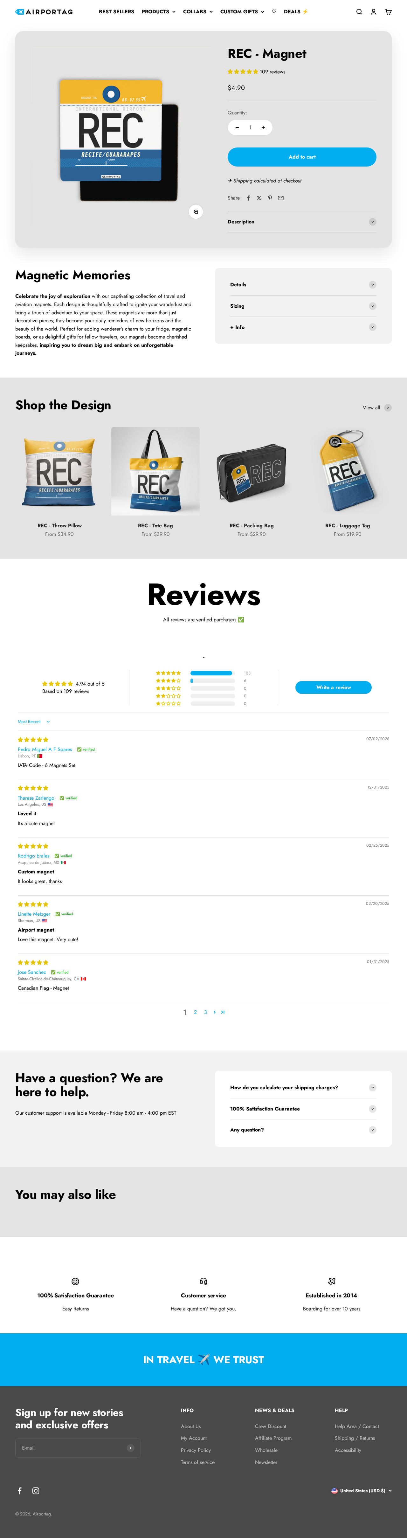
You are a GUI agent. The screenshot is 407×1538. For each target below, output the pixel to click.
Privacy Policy (196, 1450)
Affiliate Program (273, 1438)
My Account (194, 1438)
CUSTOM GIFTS (239, 11)
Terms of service (198, 1462)
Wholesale (266, 1450)
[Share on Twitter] (259, 198)
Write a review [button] (333, 687)
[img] (33, 739)
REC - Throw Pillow (60, 525)
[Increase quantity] (263, 127)
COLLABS (194, 11)
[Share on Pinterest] (270, 198)
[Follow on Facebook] (19, 1491)
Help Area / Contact (357, 1426)
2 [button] (195, 1012)
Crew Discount (270, 1426)
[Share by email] (280, 198)
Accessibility (348, 1450)
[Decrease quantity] (237, 127)
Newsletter (266, 1462)
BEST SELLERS (116, 11)
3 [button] (205, 1012)
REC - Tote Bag (155, 525)
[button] (244, 71)
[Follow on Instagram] (35, 1491)
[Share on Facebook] (248, 198)
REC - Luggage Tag (347, 525)
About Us (191, 1426)
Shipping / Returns (355, 1438)
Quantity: (237, 112)
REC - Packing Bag (252, 525)
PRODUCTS (155, 11)
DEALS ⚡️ (296, 11)
